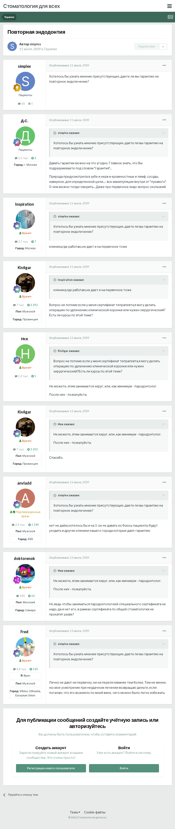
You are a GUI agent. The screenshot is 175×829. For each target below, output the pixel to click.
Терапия (50, 49)
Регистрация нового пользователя (51, 768)
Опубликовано (69, 65)
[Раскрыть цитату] (55, 133)
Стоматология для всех (31, 6)
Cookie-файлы (94, 812)
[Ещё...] (164, 65)
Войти (124, 768)
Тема (74, 812)
